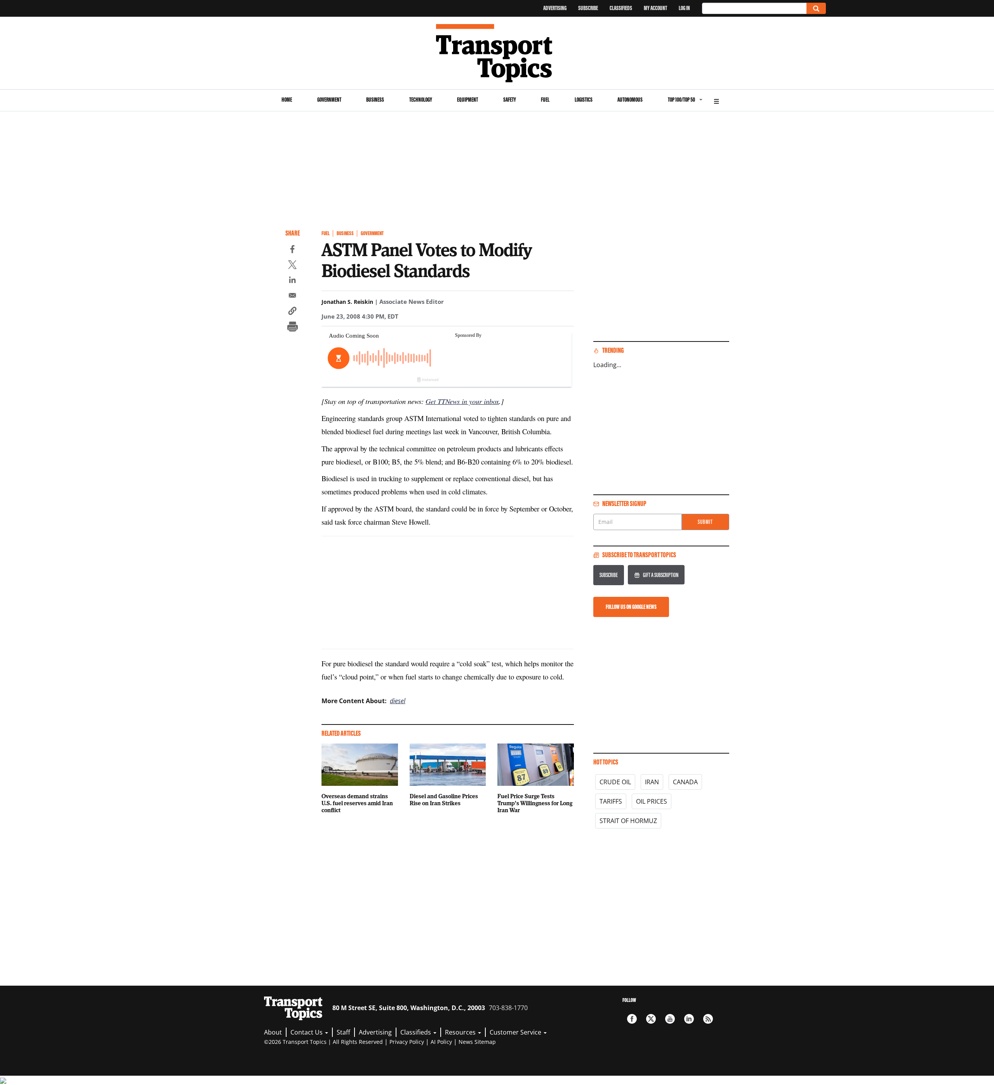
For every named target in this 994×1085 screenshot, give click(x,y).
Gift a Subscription (660, 575)
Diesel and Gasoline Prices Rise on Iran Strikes (444, 799)
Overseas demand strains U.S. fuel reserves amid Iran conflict (357, 803)
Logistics (584, 99)
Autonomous (630, 99)
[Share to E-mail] (292, 296)
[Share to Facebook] (292, 250)
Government (329, 99)
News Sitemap (477, 1041)
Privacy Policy (406, 1041)
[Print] (292, 328)
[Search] (816, 8)
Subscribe (588, 8)
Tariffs (611, 801)
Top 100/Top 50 (681, 99)
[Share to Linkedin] (292, 281)
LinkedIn (689, 1019)
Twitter (651, 1019)
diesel (397, 700)
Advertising (555, 8)
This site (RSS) (708, 1019)
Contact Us (307, 1032)
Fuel (545, 99)
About (273, 1032)
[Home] (497, 53)
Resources (461, 1032)
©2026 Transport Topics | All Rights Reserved (323, 1041)
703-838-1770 (508, 1008)
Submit (705, 521)
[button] (292, 312)
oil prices (651, 801)
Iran (652, 782)
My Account (655, 8)
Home (287, 99)
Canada (685, 782)
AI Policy (441, 1041)
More (716, 100)
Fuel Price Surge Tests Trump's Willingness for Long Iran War (534, 803)
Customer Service (516, 1032)
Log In (684, 8)
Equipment (467, 99)
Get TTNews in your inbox (462, 401)
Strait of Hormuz (628, 820)
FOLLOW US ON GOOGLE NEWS (631, 606)
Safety (509, 99)
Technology (420, 99)
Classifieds (621, 8)
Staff (343, 1032)
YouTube (670, 1019)
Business (375, 99)
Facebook (632, 1019)
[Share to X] (292, 266)
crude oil (615, 782)
